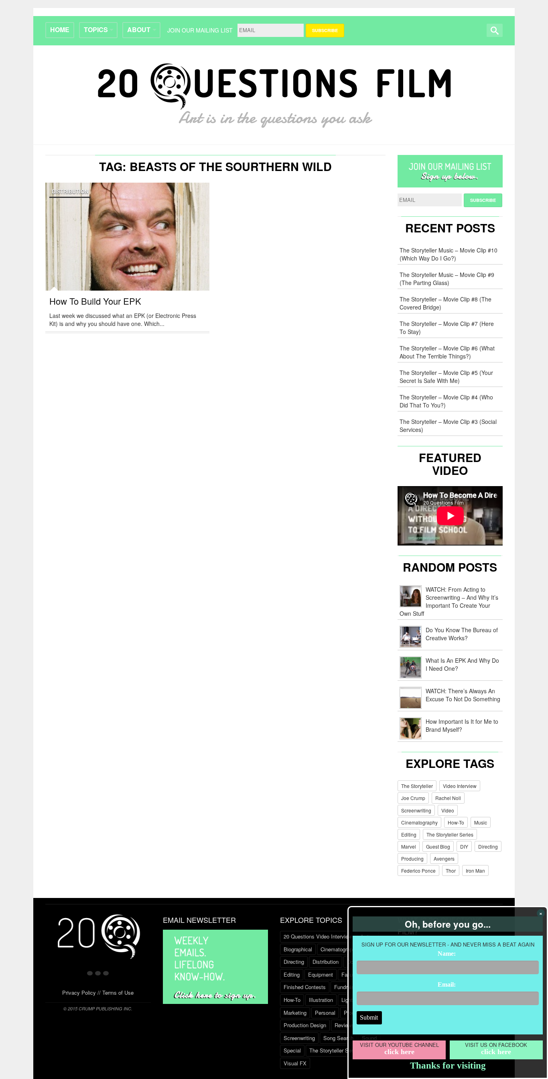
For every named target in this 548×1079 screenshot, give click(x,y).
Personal (325, 1012)
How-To (456, 822)
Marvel (408, 846)
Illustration (321, 1000)
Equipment (320, 974)
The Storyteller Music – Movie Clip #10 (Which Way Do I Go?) (448, 254)
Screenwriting (416, 810)
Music (480, 822)
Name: (447, 953)
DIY (464, 846)
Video (447, 810)
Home (59, 29)
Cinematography (419, 822)
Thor (451, 870)
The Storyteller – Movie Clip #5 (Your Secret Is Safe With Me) (446, 376)
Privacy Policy (79, 992)
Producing (412, 858)
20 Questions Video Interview (318, 936)
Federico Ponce (418, 870)
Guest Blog (438, 846)
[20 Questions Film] (274, 93)
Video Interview (460, 785)
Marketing (295, 1012)
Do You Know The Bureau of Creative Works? (462, 634)
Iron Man (475, 870)
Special (292, 1050)
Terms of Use (118, 992)
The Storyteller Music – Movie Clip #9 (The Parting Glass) (447, 279)
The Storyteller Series (449, 834)
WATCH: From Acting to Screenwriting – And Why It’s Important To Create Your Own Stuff (449, 601)
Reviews (344, 1025)
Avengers (444, 858)
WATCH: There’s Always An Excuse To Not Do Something (463, 695)
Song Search (338, 1038)
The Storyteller (417, 785)
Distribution (70, 191)
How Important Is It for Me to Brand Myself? (462, 725)
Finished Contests (305, 987)
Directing (488, 846)
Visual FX (295, 1063)
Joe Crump (413, 797)
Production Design (305, 1025)
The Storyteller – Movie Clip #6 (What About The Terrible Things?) (447, 352)
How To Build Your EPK (95, 301)
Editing (408, 834)
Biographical (298, 949)
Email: (447, 984)
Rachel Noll (448, 797)
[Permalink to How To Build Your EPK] (127, 254)
